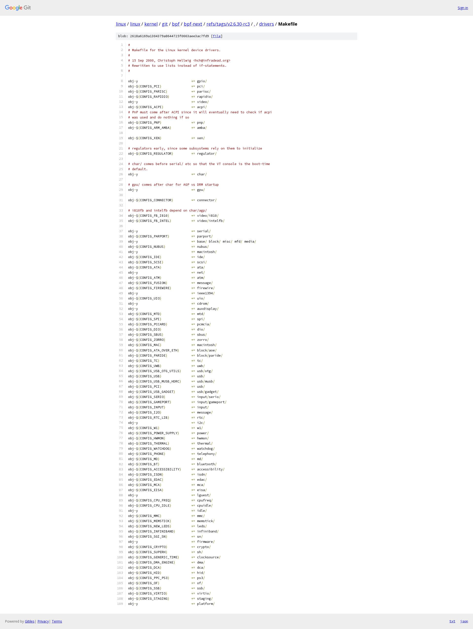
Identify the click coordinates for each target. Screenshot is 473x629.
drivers (266, 24)
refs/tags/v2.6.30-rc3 (228, 24)
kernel (151, 24)
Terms (57, 621)
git (165, 24)
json (464, 621)
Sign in (463, 7)
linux (121, 24)
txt (452, 621)
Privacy (43, 621)
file (217, 36)
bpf (176, 24)
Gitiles (29, 621)
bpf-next (193, 24)
